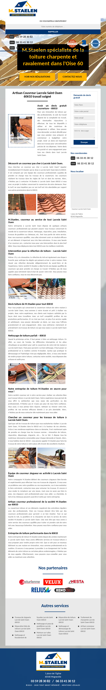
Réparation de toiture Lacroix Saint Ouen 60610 (67, 619)
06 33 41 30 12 (24, 42)
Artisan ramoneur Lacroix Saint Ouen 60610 (88, 628)
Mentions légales (71, 685)
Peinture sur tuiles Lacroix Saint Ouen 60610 (44, 635)
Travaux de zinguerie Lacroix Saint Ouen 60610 (23, 619)
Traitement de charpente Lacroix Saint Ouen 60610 (88, 619)
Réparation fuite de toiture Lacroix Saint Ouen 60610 (22, 628)
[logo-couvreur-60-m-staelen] (22, 9)
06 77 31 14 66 (24, 48)
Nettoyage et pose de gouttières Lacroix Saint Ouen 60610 (45, 626)
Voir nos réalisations (37, 77)
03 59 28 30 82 (24, 37)
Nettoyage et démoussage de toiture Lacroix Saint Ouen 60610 (66, 630)
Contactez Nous (72, 77)
